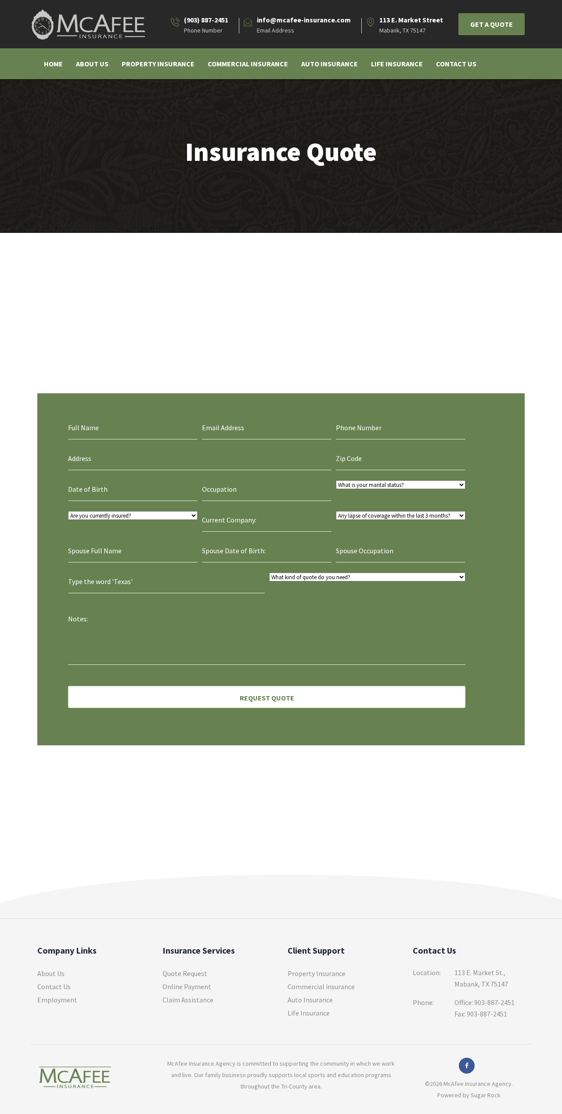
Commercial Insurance (248, 63)
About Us (92, 63)
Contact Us (456, 63)
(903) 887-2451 (206, 19)
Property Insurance (158, 63)
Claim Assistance (187, 999)
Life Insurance (397, 63)
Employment (57, 999)
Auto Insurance (329, 63)
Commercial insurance (321, 986)
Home (53, 63)
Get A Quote (491, 24)
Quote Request (184, 973)
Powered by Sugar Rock (469, 1095)
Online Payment (186, 986)
